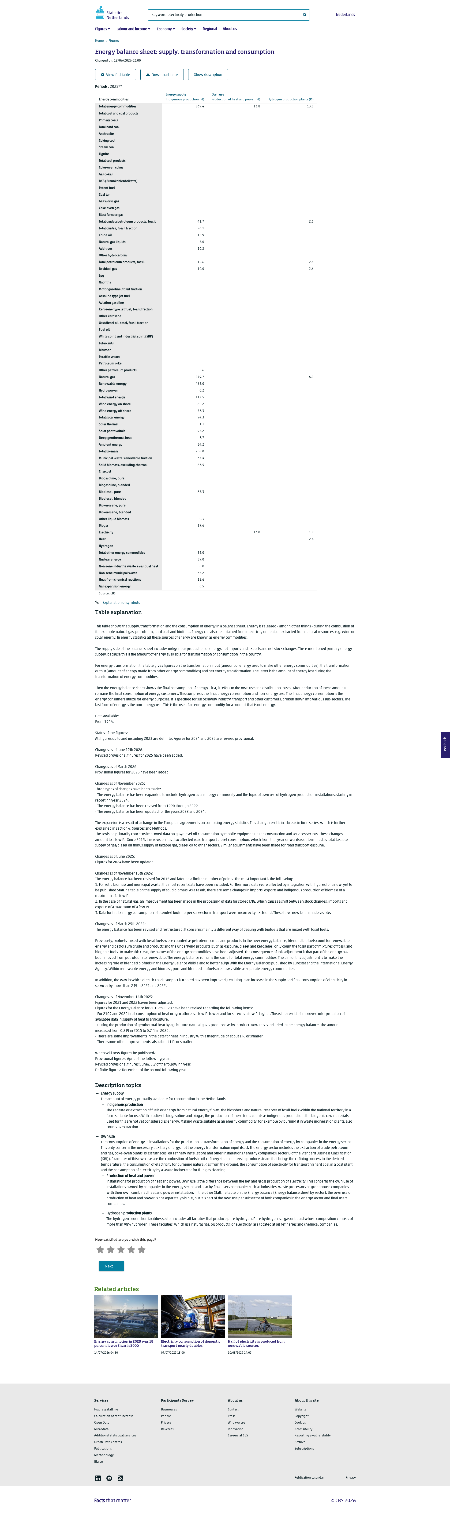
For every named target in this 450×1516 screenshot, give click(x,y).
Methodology (104, 1455)
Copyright (302, 1416)
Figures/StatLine (106, 1409)
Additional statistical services (115, 1435)
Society (187, 29)
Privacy (166, 1422)
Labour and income (131, 29)
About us (230, 29)
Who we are (236, 1422)
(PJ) (185, 97)
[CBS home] (117, 11)
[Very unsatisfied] (100, 1249)
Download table (165, 75)
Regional (210, 29)
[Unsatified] (110, 1249)
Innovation (236, 1429)
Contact (233, 1409)
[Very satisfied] (141, 1249)
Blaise (98, 1461)
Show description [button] (208, 75)
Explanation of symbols (121, 603)
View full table (118, 75)
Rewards (167, 1429)
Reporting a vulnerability (313, 1435)
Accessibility (303, 1429)
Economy (164, 29)
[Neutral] (121, 1249)
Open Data (101, 1422)
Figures (101, 29)
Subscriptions (304, 1448)
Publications (103, 1448)
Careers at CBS (238, 1435)
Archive (300, 1442)
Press (231, 1416)
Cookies (300, 1422)
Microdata (101, 1429)
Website (301, 1409)
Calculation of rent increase (114, 1416)
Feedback (445, 745)
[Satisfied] (131, 1249)
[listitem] (98, 1478)
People (166, 1416)
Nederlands (345, 15)
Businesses (169, 1409)
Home (99, 40)
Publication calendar (309, 1477)
